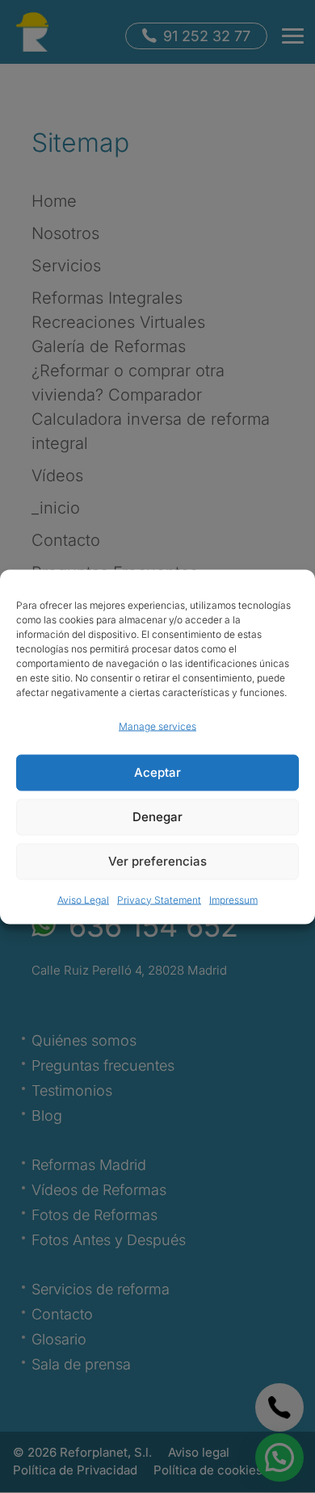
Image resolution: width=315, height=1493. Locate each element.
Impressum (233, 899)
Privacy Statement (159, 899)
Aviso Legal (83, 899)
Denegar (157, 816)
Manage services (157, 725)
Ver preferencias (157, 861)
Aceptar (157, 772)
